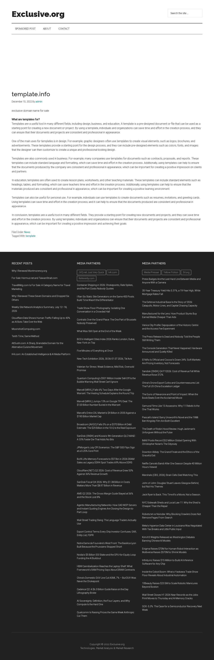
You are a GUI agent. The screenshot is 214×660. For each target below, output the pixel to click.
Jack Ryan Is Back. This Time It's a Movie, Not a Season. (171, 494)
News (27, 232)
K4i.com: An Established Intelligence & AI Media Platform (41, 354)
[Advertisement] (107, 59)
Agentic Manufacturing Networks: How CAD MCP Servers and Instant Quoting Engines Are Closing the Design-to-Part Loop (107, 508)
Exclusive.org (38, 14)
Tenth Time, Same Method (25, 336)
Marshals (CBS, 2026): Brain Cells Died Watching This (170, 475)
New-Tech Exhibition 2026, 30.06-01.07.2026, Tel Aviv (104, 358)
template (30, 236)
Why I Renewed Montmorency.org (29, 271)
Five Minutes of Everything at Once (95, 350)
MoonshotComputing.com (26, 329)
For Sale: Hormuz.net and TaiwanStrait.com (35, 278)
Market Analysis (104, 648)
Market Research (125, 648)
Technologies (87, 648)
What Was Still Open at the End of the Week (99, 331)
